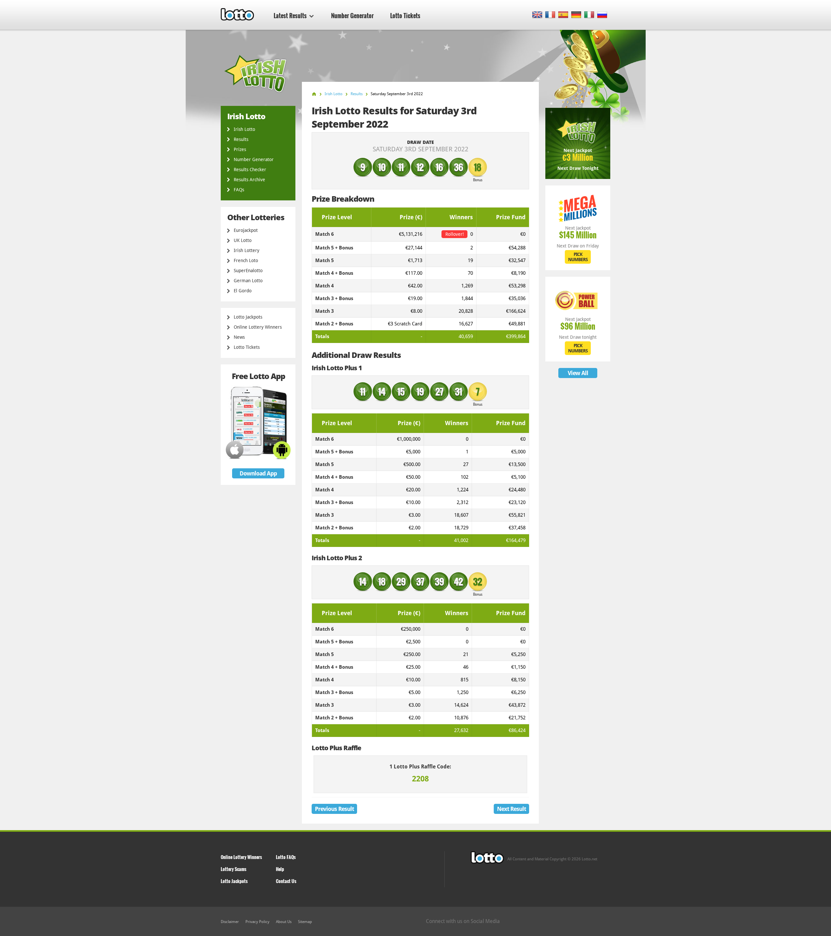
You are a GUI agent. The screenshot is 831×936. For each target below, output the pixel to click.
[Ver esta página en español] (563, 15)
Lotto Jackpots (248, 317)
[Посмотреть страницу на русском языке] (602, 15)
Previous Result (334, 808)
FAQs (239, 189)
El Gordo (243, 290)
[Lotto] (314, 94)
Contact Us (286, 881)
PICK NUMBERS (578, 257)
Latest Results (290, 15)
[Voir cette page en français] (550, 15)
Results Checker (250, 169)
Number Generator (352, 15)
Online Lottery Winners (258, 327)
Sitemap (305, 921)
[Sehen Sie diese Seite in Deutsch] (576, 15)
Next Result (511, 808)
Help (280, 869)
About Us (283, 921)
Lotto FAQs (286, 857)
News (239, 337)
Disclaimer (230, 921)
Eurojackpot (246, 230)
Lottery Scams (233, 869)
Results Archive (249, 179)
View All (578, 373)
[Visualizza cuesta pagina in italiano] (589, 15)
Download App (258, 473)
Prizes (240, 149)
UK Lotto (243, 240)
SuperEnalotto (248, 270)
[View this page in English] (537, 15)
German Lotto (248, 280)
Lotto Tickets (405, 15)
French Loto (246, 260)
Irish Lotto (244, 129)
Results (241, 139)
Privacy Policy (257, 921)
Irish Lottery (246, 250)
